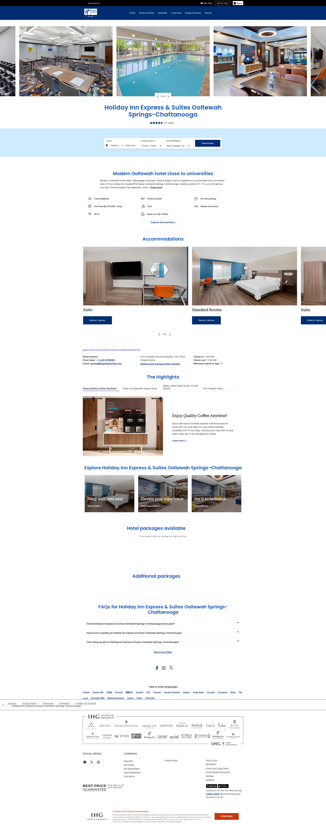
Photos (208, 13)
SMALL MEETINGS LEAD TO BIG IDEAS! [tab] (180, 387)
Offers (132, 13)
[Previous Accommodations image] (159, 334)
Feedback (210, 780)
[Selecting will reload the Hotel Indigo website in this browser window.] (182, 725)
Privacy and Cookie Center (217, 768)
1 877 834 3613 (115, 787)
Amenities (162, 13)
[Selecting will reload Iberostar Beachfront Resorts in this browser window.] (92, 736)
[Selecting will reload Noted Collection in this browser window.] (196, 725)
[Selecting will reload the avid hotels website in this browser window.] (174, 736)
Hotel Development (132, 772)
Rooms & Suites (146, 13)
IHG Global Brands (132, 768)
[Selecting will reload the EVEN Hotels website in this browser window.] (122, 736)
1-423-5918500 (106, 360)
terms (201, 817)
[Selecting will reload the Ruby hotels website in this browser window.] (222, 725)
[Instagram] (98, 762)
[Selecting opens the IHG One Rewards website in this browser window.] (224, 743)
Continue (227, 816)
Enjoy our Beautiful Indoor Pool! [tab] (140, 388)
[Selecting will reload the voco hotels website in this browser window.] (210, 725)
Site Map (209, 776)
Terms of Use (211, 760)
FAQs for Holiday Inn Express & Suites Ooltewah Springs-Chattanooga (163, 609)
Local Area (176, 13)
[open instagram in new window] (162, 668)
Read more (156, 187)
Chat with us (129, 776)
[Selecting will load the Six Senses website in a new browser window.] (91, 725)
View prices (208, 143)
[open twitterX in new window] (170, 668)
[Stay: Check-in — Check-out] (121, 145)
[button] (238, 3)
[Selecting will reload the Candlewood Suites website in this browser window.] (233, 736)
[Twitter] (91, 762)
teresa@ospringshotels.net (105, 363)
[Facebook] (85, 762)
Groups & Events (193, 13)
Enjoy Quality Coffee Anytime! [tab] (100, 388)
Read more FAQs (163, 652)
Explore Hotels (171, 760)
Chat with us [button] (94, 3)
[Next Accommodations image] (169, 334)
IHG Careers (129, 765)
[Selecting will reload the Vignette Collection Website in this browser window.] (149, 725)
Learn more (178, 440)
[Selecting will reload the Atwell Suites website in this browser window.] (186, 736)
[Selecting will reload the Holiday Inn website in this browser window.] (149, 736)
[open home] (4, 705)
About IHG (128, 761)
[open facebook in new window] (155, 668)
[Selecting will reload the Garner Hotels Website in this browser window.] (162, 736)
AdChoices (210, 764)
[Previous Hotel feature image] (158, 96)
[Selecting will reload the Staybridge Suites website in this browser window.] (202, 736)
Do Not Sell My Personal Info (218, 772)
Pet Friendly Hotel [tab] (212, 388)
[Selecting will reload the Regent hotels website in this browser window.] (105, 725)
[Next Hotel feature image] (168, 96)
